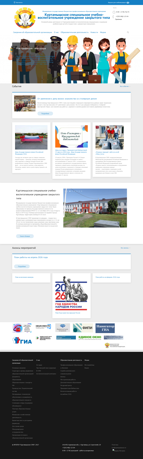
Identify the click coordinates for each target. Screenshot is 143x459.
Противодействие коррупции (46, 368)
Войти (115, 8)
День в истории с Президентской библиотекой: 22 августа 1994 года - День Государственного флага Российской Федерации (71, 152)
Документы (16, 377)
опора (45, 64)
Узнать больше (25, 236)
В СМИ (38, 371)
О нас (56, 32)
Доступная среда (18, 426)
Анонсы (62, 377)
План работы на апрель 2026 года (31, 257)
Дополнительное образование (70, 382)
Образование (16, 380)
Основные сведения (18, 368)
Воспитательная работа (68, 391)
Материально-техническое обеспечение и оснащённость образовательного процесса (22, 397)
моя (41, 64)
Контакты (19, 2)
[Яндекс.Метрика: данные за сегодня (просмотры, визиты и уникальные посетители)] (119, 450)
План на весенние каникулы (24, 277)
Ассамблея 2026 (65, 394)
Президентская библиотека (69, 388)
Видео (87, 368)
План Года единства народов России (67, 313)
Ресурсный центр (66, 385)
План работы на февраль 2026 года (108, 277)
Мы (17, 56)
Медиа (103, 32)
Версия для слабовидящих (117, 2)
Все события (124, 86)
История (39, 365)
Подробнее (45, 113)
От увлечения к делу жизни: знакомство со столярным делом (67, 98)
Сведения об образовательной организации (32, 32)
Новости (94, 32)
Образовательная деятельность (75, 32)
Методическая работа (67, 380)
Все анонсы (125, 248)
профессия (34, 64)
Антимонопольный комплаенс (46, 374)
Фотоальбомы (89, 365)
